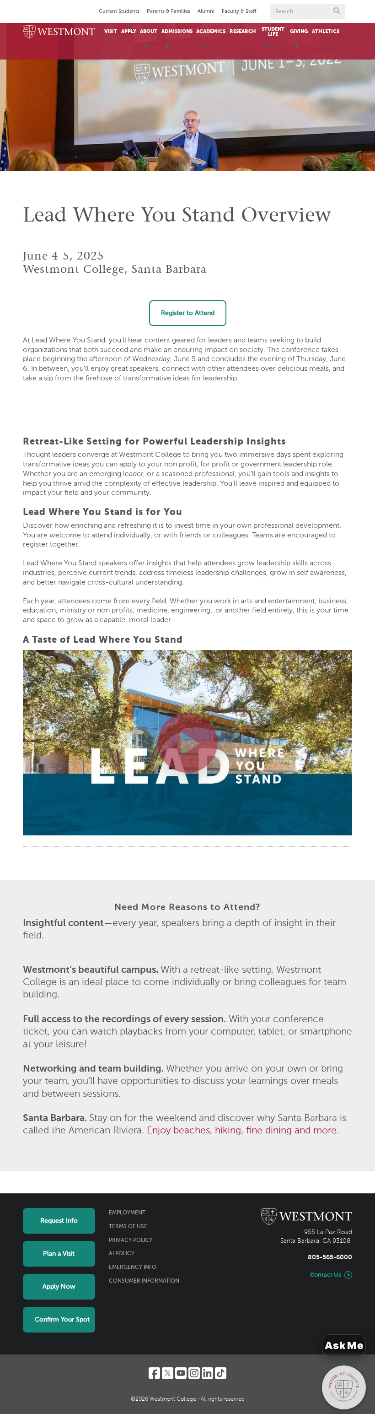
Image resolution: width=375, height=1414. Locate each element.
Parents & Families (168, 11)
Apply (128, 31)
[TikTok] (220, 1373)
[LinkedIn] (207, 1373)
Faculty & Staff (239, 11)
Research (243, 31)
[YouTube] (181, 1373)
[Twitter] (167, 1373)
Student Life (273, 32)
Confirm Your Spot (62, 1319)
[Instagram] (194, 1373)
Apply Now (59, 1287)
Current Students (119, 11)
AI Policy (121, 1254)
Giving (299, 31)
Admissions (177, 31)
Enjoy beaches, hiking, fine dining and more (242, 1131)
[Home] (59, 32)
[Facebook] (154, 1373)
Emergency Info (132, 1267)
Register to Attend (187, 313)
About (148, 31)
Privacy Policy (130, 1240)
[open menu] (147, 50)
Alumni (206, 11)
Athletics (325, 31)
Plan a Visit (59, 1254)
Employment (127, 1213)
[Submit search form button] (336, 11)
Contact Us (325, 1275)
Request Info (59, 1221)
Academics (210, 31)
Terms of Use (128, 1227)
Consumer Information (144, 1281)
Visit (110, 31)
